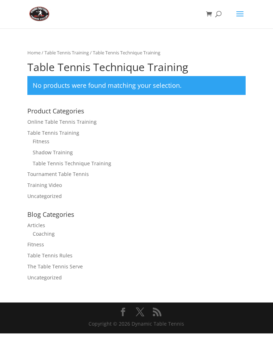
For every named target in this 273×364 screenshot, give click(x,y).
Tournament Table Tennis (58, 174)
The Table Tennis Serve (55, 266)
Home (34, 52)
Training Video (44, 185)
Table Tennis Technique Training (72, 163)
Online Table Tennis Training (62, 121)
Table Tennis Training (66, 52)
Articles (36, 225)
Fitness (41, 141)
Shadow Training (53, 152)
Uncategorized (44, 196)
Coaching (44, 233)
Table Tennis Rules (50, 255)
